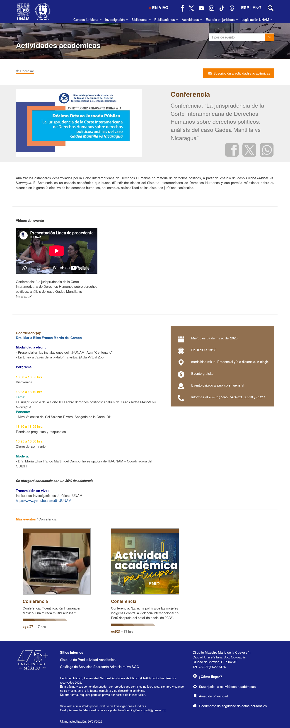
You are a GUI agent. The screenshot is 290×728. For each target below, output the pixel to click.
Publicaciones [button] (165, 19)
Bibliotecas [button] (139, 19)
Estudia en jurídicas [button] (221, 19)
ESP (245, 7)
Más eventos (26, 519)
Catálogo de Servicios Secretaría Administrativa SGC (99, 666)
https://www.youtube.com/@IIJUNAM (43, 500)
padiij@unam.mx (155, 710)
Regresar (26, 70)
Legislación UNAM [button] (256, 19)
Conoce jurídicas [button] (86, 19)
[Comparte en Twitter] (249, 149)
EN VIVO (160, 7)
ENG (257, 7)
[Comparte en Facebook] (232, 149)
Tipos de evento (223, 37)
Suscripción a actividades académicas (227, 686)
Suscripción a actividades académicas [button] (241, 73)
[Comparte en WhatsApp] (266, 149)
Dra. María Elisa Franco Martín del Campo (49, 337)
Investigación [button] (115, 19)
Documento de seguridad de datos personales (233, 705)
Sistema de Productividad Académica (88, 659)
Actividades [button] (191, 19)
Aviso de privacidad (213, 696)
